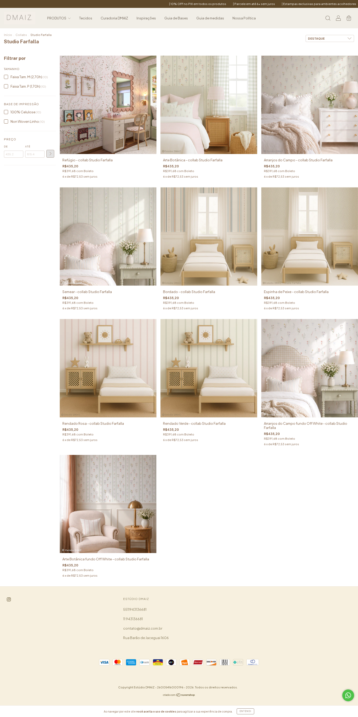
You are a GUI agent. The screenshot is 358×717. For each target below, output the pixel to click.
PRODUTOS (57, 18)
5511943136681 (135, 609)
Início (8, 34)
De (6, 146)
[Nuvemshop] (179, 695)
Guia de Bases (176, 18)
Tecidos (85, 18)
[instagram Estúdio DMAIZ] (9, 599)
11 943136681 (133, 619)
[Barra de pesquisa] (327, 19)
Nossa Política (244, 18)
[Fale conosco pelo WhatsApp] (348, 695)
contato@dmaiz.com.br (142, 628)
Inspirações (146, 18)
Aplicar (50, 154)
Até (27, 146)
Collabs (21, 34)
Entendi (245, 711)
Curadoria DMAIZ (114, 18)
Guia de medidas (210, 18)
